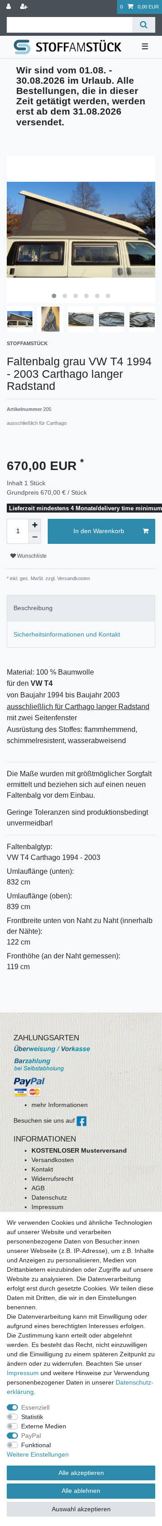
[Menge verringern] (34, 537)
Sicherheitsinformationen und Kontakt (67, 634)
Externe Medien (43, 1426)
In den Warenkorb (98, 530)
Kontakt (42, 1169)
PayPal (31, 1435)
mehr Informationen (60, 1104)
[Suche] (143, 25)
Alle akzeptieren (81, 1472)
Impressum (47, 1206)
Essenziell (35, 1407)
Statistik (32, 1416)
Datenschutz (49, 1197)
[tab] (81, 608)
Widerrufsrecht (52, 1178)
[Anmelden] (9, 7)
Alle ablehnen (81, 1490)
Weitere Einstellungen (38, 1454)
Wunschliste (31, 556)
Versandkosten (53, 1159)
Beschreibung (33, 607)
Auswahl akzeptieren (81, 1509)
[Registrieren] (24, 7)
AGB (38, 1188)
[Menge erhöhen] (34, 525)
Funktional (36, 1445)
